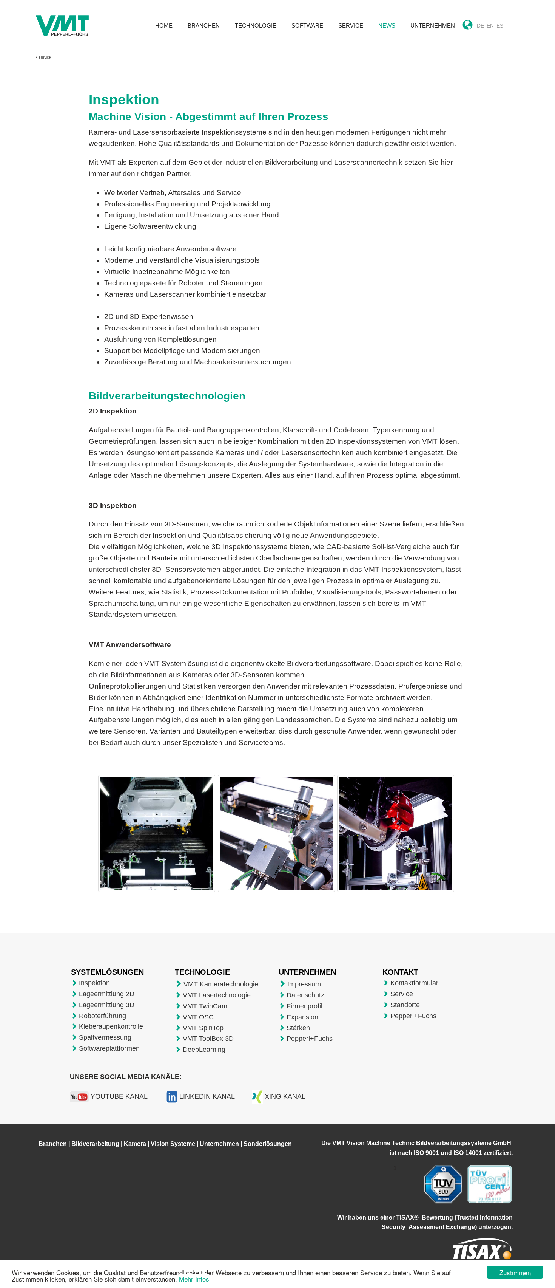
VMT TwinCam (205, 1006)
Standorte (405, 1005)
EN (490, 26)
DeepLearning (204, 1049)
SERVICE (350, 25)
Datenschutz (305, 995)
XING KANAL (285, 1096)
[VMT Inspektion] (276, 848)
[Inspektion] (158, 850)
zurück (45, 57)
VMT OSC (198, 1017)
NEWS (386, 25)
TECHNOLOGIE (255, 25)
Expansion (302, 1017)
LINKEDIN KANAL (207, 1096)
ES (499, 26)
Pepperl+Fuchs (310, 1038)
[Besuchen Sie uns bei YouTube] (79, 1096)
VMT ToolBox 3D (208, 1038)
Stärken (298, 1028)
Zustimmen (515, 1272)
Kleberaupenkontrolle (111, 1026)
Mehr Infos (194, 1278)
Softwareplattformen (109, 1048)
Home (164, 25)
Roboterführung (102, 1016)
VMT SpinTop (203, 1028)
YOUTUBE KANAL (119, 1096)
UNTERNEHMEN (432, 25)
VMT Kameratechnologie (220, 984)
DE (480, 26)
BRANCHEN (204, 25)
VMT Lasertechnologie (217, 995)
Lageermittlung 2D (106, 994)
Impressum (304, 984)
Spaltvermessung (105, 1037)
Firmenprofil (304, 1006)
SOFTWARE (307, 25)
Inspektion (94, 983)
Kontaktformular (414, 983)
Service (401, 994)
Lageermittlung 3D (106, 1005)
